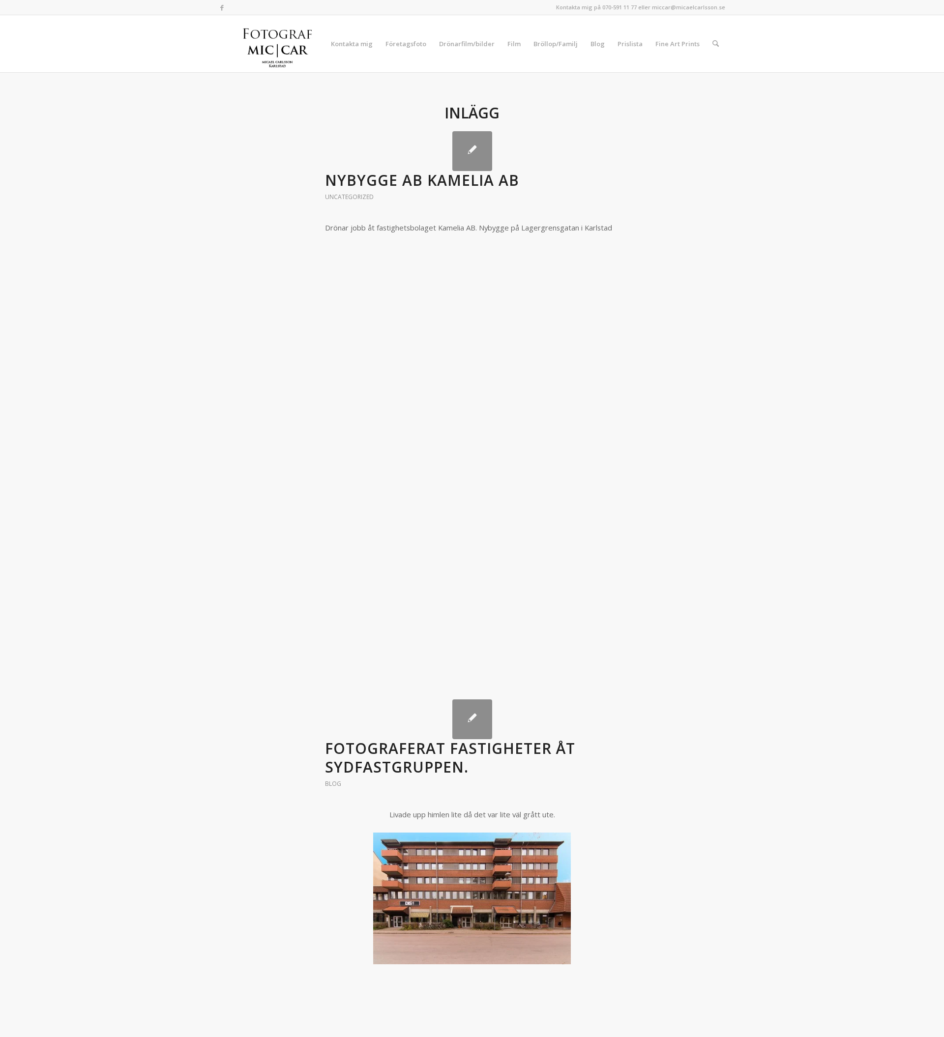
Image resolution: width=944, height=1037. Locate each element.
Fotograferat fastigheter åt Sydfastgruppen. (450, 758)
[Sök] (715, 43)
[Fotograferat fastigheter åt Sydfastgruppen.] (472, 719)
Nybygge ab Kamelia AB (422, 180)
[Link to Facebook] (221, 7)
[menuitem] (351, 43)
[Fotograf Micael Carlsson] (281, 43)
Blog (333, 783)
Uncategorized (349, 197)
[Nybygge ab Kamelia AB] (472, 151)
